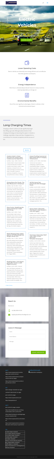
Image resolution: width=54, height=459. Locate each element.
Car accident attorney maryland (12, 433)
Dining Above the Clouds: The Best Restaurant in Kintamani (15, 183)
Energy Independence (27, 85)
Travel (20, 186)
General (20, 161)
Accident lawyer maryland (11, 431)
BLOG (27, 150)
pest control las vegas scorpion (12, 407)
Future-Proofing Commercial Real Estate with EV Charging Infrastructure (38, 157)
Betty (9, 161)
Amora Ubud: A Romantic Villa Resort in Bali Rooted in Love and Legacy (38, 210)
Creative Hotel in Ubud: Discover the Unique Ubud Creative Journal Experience (15, 157)
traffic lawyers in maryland (11, 444)
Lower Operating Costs (27, 68)
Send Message (38, 352)
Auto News (43, 161)
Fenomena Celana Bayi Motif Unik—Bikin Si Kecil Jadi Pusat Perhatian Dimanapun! (38, 237)
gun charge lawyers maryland (12, 442)
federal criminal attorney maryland (13, 440)
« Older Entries (8, 285)
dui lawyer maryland (10, 438)
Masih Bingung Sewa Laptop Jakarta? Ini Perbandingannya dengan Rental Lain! (15, 235)
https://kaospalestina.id (11, 400)
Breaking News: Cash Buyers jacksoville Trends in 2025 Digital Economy (15, 263)
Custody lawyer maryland (11, 437)
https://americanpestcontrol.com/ (13, 397)
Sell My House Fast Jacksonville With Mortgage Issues (38, 184)
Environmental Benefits (27, 101)
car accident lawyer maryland (12, 435)
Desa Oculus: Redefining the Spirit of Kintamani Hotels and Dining (15, 209)
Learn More (26, 40)
